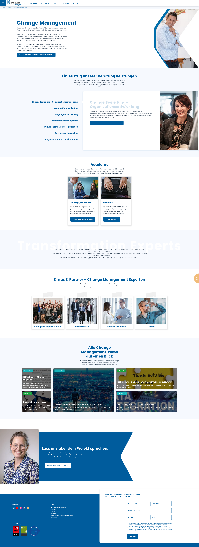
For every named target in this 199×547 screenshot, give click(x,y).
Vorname (155, 504)
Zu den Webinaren (111, 219)
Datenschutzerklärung (147, 529)
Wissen (66, 3)
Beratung (33, 3)
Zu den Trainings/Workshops (83, 219)
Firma (130, 517)
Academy (45, 3)
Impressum (54, 517)
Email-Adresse (134, 510)
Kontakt (75, 3)
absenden (133, 536)
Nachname (132, 504)
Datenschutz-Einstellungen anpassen (62, 515)
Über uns (55, 3)
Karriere (53, 509)
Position (155, 517)
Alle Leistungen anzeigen (58, 508)
